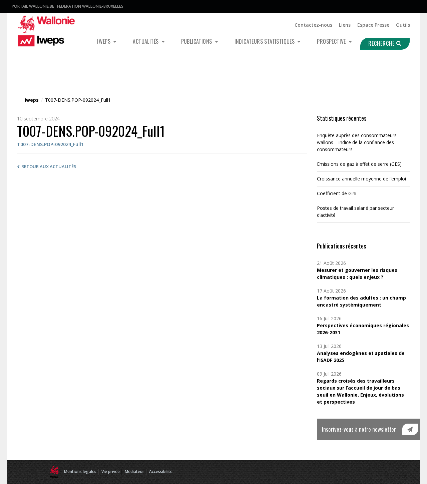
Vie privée (110, 471)
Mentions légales (80, 471)
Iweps (104, 41)
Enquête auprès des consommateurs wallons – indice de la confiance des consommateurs (357, 142)
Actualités (146, 41)
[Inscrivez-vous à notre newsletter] (410, 429)
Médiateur (134, 471)
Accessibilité (160, 471)
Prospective (332, 41)
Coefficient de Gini (336, 193)
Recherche (382, 43)
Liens (345, 25)
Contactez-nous (313, 25)
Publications (197, 41)
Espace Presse (373, 25)
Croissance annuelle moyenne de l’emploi (361, 178)
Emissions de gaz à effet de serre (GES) (359, 164)
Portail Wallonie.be (33, 6)
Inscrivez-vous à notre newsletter (359, 429)
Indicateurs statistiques (265, 41)
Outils (403, 25)
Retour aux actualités (48, 166)
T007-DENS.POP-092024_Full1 (50, 144)
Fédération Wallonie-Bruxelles (90, 6)
